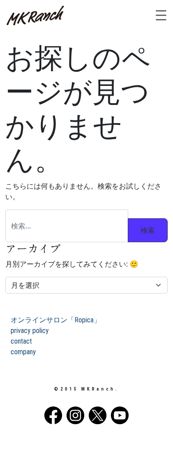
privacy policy (30, 330)
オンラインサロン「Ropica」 (56, 320)
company (23, 352)
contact (21, 341)
